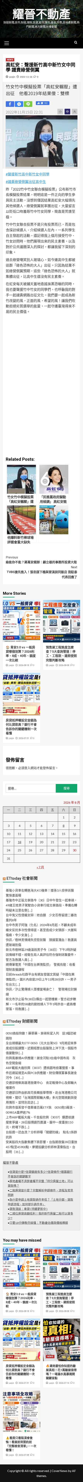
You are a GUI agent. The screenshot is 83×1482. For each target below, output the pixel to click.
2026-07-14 (64, 1383)
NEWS (10, 60)
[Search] (75, 42)
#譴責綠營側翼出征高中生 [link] (26, 182)
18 (19, 842)
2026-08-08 (64, 665)
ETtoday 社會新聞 (22, 878)
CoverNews (59, 1471)
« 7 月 (40, 867)
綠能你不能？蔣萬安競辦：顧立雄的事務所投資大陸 (41, 560)
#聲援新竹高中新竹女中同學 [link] (27, 174)
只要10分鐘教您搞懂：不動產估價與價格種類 (38, 1223)
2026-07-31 (24, 738)
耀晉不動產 (41, 14)
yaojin (12, 76)
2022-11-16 (26, 76)
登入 (27, 768)
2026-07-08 (24, 1455)
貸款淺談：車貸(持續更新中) (28, 1209)
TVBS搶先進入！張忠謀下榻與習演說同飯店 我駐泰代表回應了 (42, 572)
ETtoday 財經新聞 (22, 1021)
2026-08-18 (24, 665)
